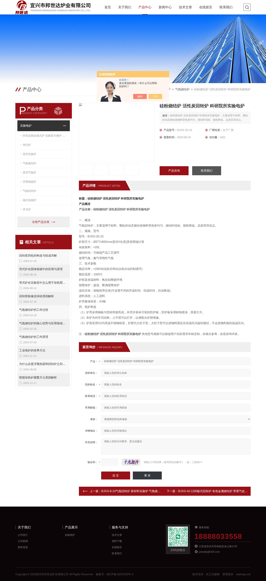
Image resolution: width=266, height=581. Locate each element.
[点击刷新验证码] (131, 462)
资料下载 (117, 541)
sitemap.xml (243, 574)
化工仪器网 (212, 574)
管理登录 (227, 574)
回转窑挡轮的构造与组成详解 (38, 255)
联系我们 (226, 7)
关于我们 (124, 7)
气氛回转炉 (29, 190)
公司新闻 (23, 541)
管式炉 (27, 144)
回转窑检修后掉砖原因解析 (36, 296)
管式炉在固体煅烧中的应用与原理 (41, 269)
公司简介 (23, 534)
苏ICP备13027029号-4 (120, 574)
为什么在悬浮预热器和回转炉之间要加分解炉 (43, 363)
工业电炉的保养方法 (32, 350)
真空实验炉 (29, 154)
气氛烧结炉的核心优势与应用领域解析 (43, 323)
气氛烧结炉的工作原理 (33, 336)
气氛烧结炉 (182, 89)
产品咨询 (174, 170)
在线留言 (205, 7)
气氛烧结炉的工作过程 (33, 309)
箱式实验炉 (29, 200)
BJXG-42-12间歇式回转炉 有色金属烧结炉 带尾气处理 (213, 491)
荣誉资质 (23, 547)
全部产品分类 (40, 221)
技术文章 (185, 7)
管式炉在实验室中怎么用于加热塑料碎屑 (43, 282)
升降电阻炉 (29, 181)
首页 (107, 7)
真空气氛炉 (29, 172)
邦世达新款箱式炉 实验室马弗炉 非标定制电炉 (46, 135)
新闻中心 (165, 7)
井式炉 (27, 209)
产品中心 (144, 7)
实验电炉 (26, 125)
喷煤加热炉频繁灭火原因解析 (38, 377)
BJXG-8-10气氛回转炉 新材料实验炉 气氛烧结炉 (132, 491)
